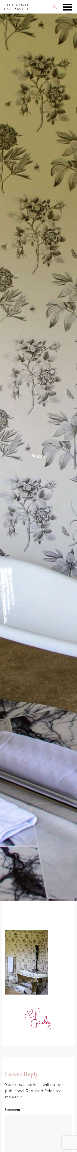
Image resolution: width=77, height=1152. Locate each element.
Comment (14, 1109)
